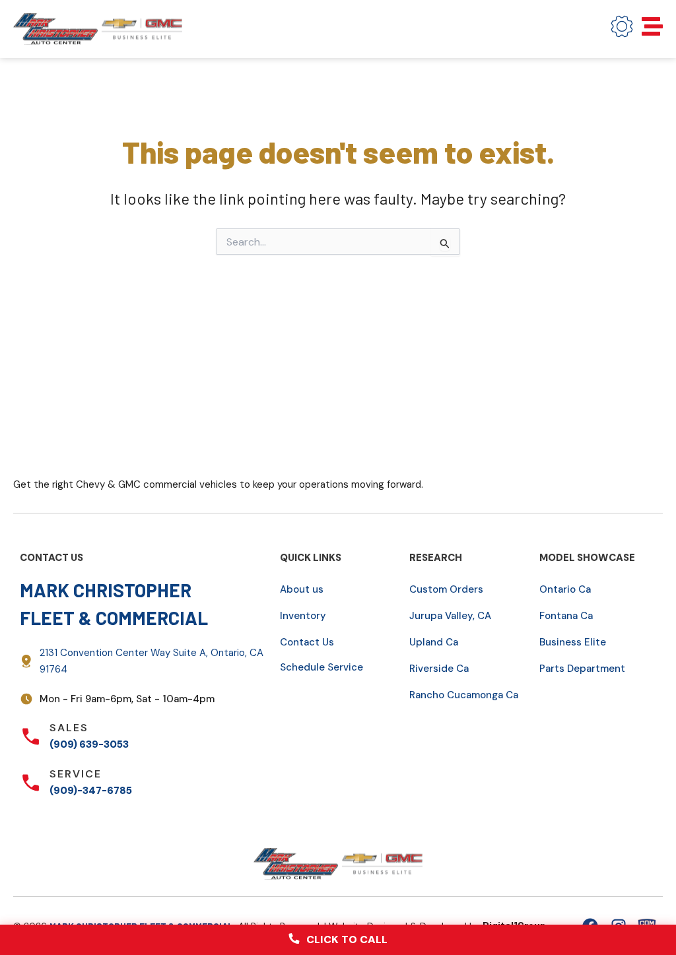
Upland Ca (433, 642)
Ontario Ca (565, 589)
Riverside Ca (439, 668)
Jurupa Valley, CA (450, 615)
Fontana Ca (566, 615)
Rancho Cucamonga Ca (463, 695)
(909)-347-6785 (91, 790)
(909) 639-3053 (89, 744)
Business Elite (572, 642)
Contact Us (307, 642)
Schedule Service (321, 667)
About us (301, 589)
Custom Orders (446, 589)
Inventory (303, 615)
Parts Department (582, 668)
